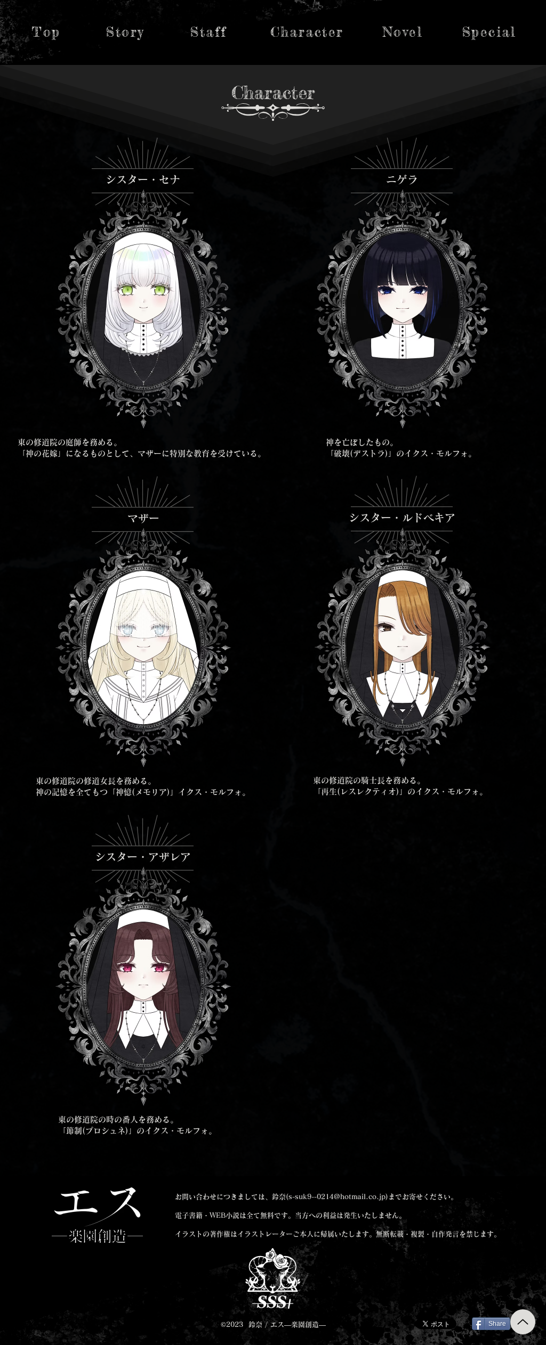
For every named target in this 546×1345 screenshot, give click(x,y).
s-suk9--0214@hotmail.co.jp (337, 1196)
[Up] (522, 1321)
